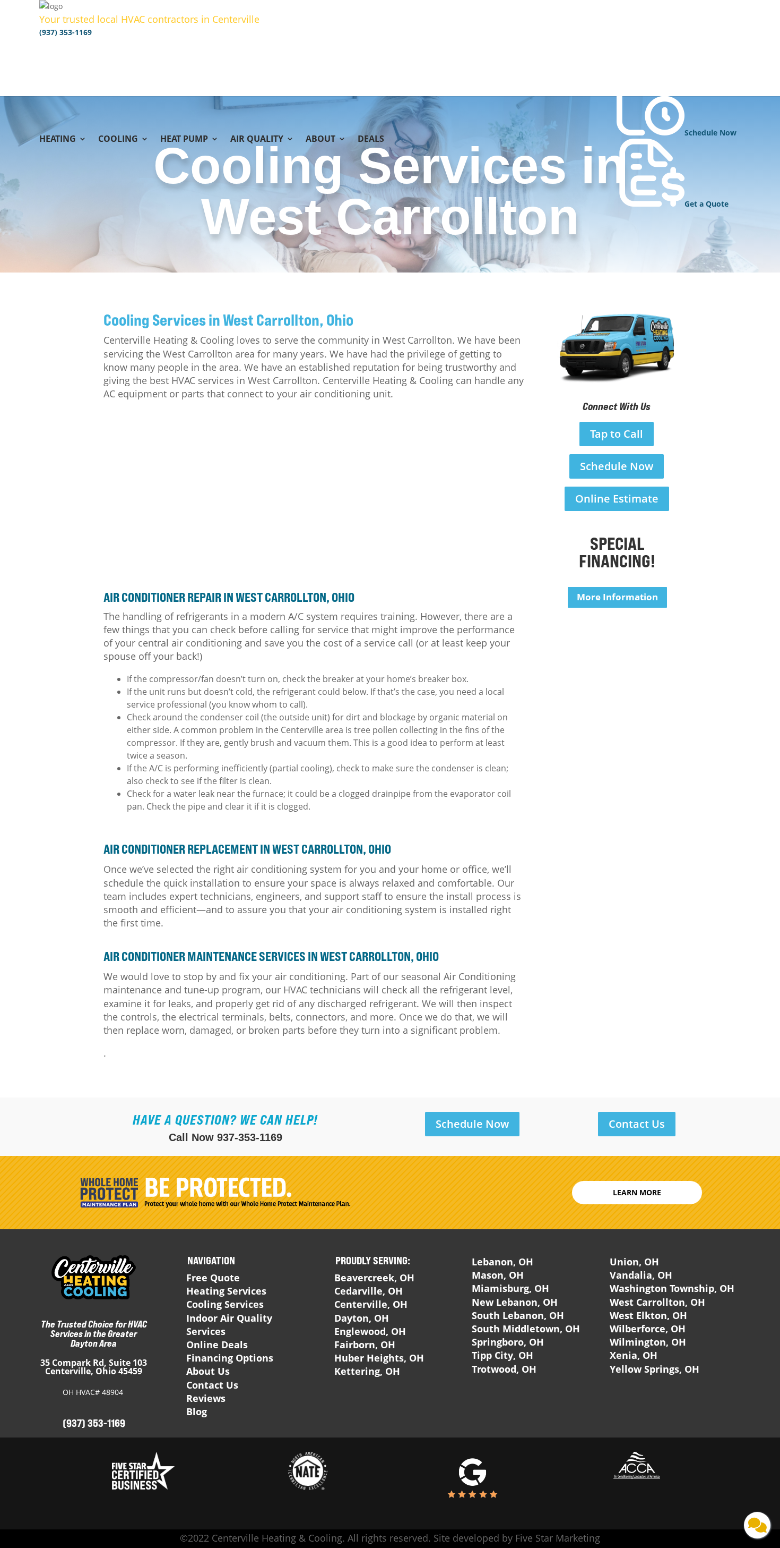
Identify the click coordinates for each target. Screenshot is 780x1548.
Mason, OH (498, 1275)
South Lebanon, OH (518, 1315)
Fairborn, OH (364, 1344)
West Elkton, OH (648, 1315)
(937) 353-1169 (65, 32)
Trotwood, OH (504, 1369)
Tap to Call (616, 434)
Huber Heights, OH (379, 1357)
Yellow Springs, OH (654, 1369)
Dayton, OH (361, 1318)
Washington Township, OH (672, 1288)
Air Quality (256, 139)
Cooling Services (225, 1304)
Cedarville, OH (368, 1291)
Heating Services (226, 1291)
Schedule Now (616, 466)
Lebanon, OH (502, 1261)
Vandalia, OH (641, 1275)
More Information (617, 597)
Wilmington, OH (648, 1342)
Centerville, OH (371, 1304)
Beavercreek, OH (374, 1277)
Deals (371, 139)
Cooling (118, 139)
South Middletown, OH (526, 1328)
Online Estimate (616, 498)
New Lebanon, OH (515, 1302)
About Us (208, 1371)
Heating (57, 139)
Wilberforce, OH (648, 1328)
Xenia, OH (633, 1355)
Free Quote (213, 1277)
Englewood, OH (370, 1331)
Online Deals (217, 1344)
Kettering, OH (367, 1371)
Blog (196, 1411)
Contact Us (637, 1124)
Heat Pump (184, 139)
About (320, 139)
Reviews (206, 1398)
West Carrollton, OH (657, 1302)
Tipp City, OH (502, 1355)
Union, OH (634, 1261)
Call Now (225, 1137)
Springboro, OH (508, 1342)
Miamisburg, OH (510, 1288)
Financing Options (229, 1357)
